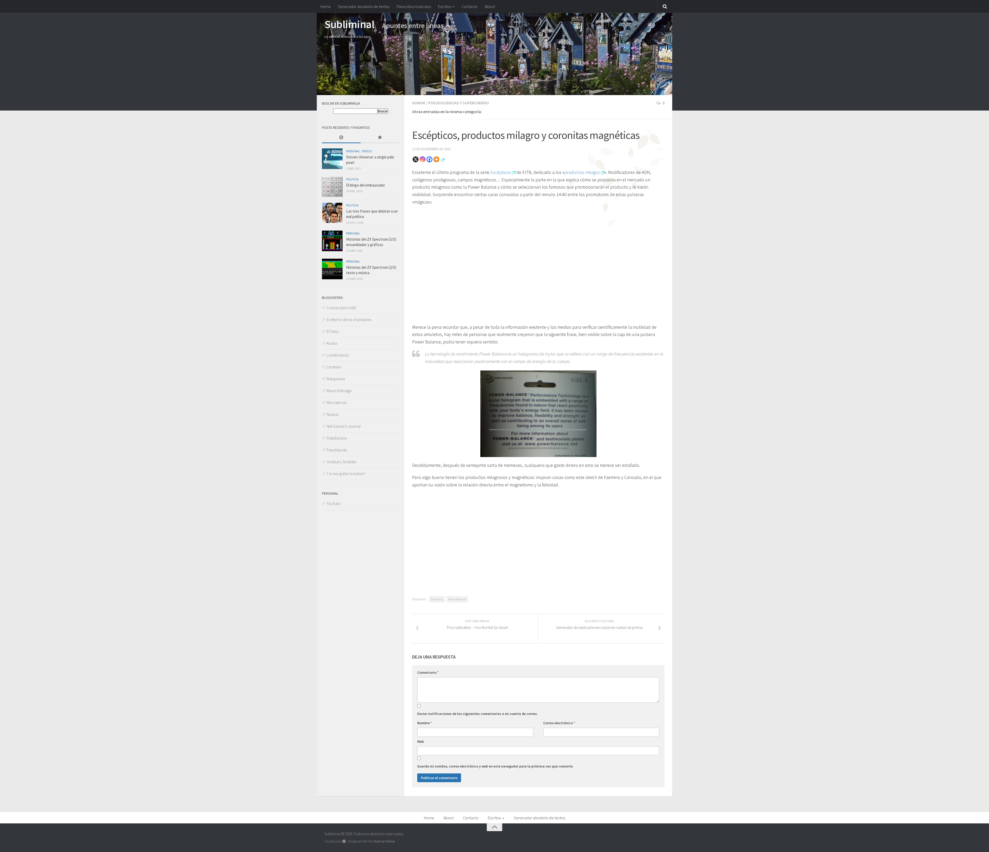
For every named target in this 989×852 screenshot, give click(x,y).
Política (352, 179)
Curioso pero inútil (341, 307)
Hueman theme (384, 841)
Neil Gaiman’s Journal (344, 426)
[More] (436, 159)
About (490, 6)
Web (420, 741)
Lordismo (334, 367)
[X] (416, 159)
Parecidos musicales (414, 6)
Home (325, 6)
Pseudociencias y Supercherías (458, 102)
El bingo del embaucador (365, 185)
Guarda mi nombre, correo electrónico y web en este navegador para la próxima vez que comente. (495, 766)
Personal (353, 151)
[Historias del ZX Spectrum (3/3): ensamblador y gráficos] (332, 241)
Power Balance (457, 599)
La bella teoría (338, 355)
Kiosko (332, 343)
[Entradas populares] (380, 137)
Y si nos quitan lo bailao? (346, 473)
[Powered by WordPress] (344, 841)
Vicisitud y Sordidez (341, 461)
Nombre (424, 723)
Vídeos (367, 151)
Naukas (332, 414)
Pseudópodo (337, 450)
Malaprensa (336, 378)
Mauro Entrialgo (339, 390)
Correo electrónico (559, 723)
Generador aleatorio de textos (363, 6)
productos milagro (582, 172)
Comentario (428, 672)
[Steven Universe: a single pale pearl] (332, 158)
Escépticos (500, 172)
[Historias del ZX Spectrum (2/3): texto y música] (332, 269)
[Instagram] (422, 159)
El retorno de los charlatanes (349, 319)
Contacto (470, 6)
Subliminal (349, 24)
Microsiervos (337, 402)
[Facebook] (429, 159)
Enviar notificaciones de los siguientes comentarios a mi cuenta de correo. (477, 713)
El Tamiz (333, 331)
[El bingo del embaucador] (332, 186)
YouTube (333, 503)
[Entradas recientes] (341, 137)
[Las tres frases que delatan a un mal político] (332, 213)
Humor (418, 102)
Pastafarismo (337, 438)
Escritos (444, 6)
